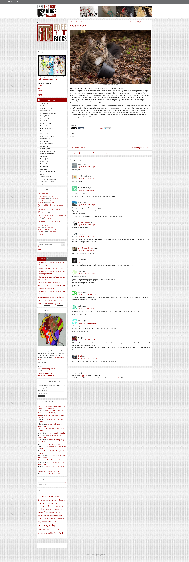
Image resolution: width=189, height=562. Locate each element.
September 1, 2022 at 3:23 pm (87, 323)
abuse (39, 497)
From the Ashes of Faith (48, 131)
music (49, 521)
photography (46, 525)
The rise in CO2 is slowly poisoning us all (50, 205)
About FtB (7, 2)
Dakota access (59, 506)
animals (46, 496)
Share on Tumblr (81, 128)
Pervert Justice (45, 159)
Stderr (42, 174)
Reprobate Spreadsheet (48, 171)
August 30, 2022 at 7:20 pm (86, 250)
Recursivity (43, 169)
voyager (40, 95)
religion (48, 530)
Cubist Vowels (44, 118)
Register (41, 247)
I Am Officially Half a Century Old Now (50, 300)
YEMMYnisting (45, 184)
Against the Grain (46, 108)
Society (40, 533)
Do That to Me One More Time (48, 230)
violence (43, 535)
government (56, 515)
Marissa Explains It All (47, 151)
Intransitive (44, 141)
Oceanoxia (43, 156)
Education (47, 509)
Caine (40, 86)
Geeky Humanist (45, 133)
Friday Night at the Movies (46, 201)
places (58, 526)
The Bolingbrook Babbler (48, 179)
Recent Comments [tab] (52, 259)
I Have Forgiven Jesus (47, 136)
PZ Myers (52, 202)
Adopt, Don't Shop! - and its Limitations (51, 297)
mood (43, 521)
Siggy (52, 223)
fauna (62, 509)
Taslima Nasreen (45, 177)
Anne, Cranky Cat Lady (86, 248)
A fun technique (43, 225)
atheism (56, 500)
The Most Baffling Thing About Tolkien (51, 268)
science (52, 530)
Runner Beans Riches (78, 22)
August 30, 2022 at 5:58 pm (86, 236)
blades (44, 503)
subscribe (116, 378)
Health (62, 515)
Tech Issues (24, 2)
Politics (41, 529)
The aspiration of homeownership (49, 221)
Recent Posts (40, 2)
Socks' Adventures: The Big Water (49, 304)
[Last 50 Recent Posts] (43, 193)
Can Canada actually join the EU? (48, 196)
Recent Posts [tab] (42, 259)
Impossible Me (45, 139)
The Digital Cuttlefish (47, 182)
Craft (47, 506)
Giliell (40, 90)
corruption (41, 506)
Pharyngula (44, 161)
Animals (97, 153)
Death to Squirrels (46, 123)
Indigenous (54, 518)
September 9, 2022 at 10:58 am (88, 340)
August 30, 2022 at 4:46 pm (86, 225)
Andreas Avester (45, 111)
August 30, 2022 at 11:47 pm (87, 262)
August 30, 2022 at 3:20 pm (86, 190)
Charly (40, 88)
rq (38, 92)
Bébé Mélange (53, 231)
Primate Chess (45, 164)
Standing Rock (46, 533)
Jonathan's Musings (46, 144)
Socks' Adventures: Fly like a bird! (49, 283)
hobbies (47, 518)
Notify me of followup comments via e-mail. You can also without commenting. (104, 378)
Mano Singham (45, 149)
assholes (49, 500)
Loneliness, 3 (42, 234)
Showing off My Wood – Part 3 (140, 22)
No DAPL (54, 522)
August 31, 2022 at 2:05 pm (86, 308)
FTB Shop (32, 2)
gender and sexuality (45, 515)
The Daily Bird (56, 533)
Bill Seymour (44, 116)
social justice (59, 530)
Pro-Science (44, 166)
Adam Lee (55, 212)
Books (50, 503)
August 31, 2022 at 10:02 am (87, 294)
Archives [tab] (62, 259)
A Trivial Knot (44, 103)
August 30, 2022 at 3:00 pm (86, 178)
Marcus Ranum (51, 227)
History (41, 518)
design (41, 509)
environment (55, 509)
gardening (60, 512)
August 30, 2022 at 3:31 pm (86, 205)
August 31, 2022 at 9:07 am (86, 274)
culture (52, 506)
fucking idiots (53, 513)
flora (46, 512)
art (52, 496)
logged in (84, 376)
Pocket (101, 129)
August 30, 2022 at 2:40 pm (86, 167)
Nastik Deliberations (47, 154)
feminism (40, 513)
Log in (40, 249)
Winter (48, 535)
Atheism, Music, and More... (49, 113)
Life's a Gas (44, 146)
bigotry (62, 500)
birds (40, 503)
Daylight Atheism (45, 121)
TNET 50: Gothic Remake (57, 433)
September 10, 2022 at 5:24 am (88, 358)
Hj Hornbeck (58, 235)
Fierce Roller (44, 126)
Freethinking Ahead (46, 128)
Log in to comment (110, 153)
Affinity (42, 106)
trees (39, 536)
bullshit (56, 503)
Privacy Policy (15, 2)
